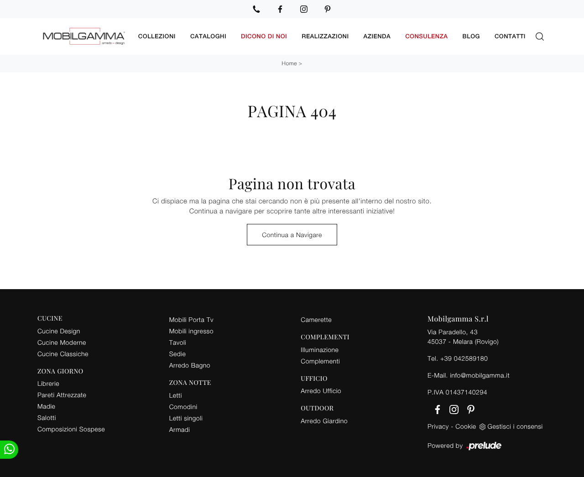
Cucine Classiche (63, 354)
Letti (175, 395)
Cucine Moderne (61, 342)
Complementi (320, 361)
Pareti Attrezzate (61, 395)
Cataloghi (208, 36)
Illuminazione (320, 349)
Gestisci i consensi (515, 426)
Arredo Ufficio (321, 390)
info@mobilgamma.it (480, 375)
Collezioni (157, 36)
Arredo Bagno (189, 365)
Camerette (316, 319)
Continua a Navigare (292, 234)
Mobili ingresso (191, 331)
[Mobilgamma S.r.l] (84, 36)
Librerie (48, 383)
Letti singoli (186, 418)
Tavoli (178, 342)
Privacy (438, 426)
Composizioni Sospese (71, 429)
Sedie (177, 354)
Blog (471, 36)
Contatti (510, 36)
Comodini (183, 406)
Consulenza (426, 36)
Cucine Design (58, 331)
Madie (46, 406)
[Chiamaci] (256, 9)
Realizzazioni (325, 36)
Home (289, 63)
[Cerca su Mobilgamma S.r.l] (540, 36)
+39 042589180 (464, 358)
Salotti (46, 417)
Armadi (179, 429)
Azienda (377, 36)
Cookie (465, 426)
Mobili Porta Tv (191, 319)
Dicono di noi (264, 36)
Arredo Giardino (324, 421)
